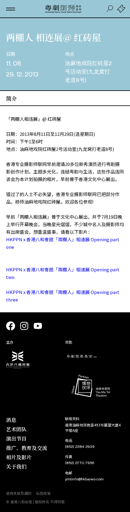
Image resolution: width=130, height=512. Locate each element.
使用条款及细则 (18, 493)
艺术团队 (16, 429)
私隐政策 (43, 493)
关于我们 (16, 466)
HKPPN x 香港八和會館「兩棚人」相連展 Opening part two (62, 273)
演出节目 (16, 438)
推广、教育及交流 (26, 447)
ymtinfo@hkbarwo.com (84, 479)
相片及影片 (19, 457)
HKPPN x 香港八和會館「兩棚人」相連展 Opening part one (62, 243)
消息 (11, 419)
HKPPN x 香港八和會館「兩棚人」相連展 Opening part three (62, 296)
